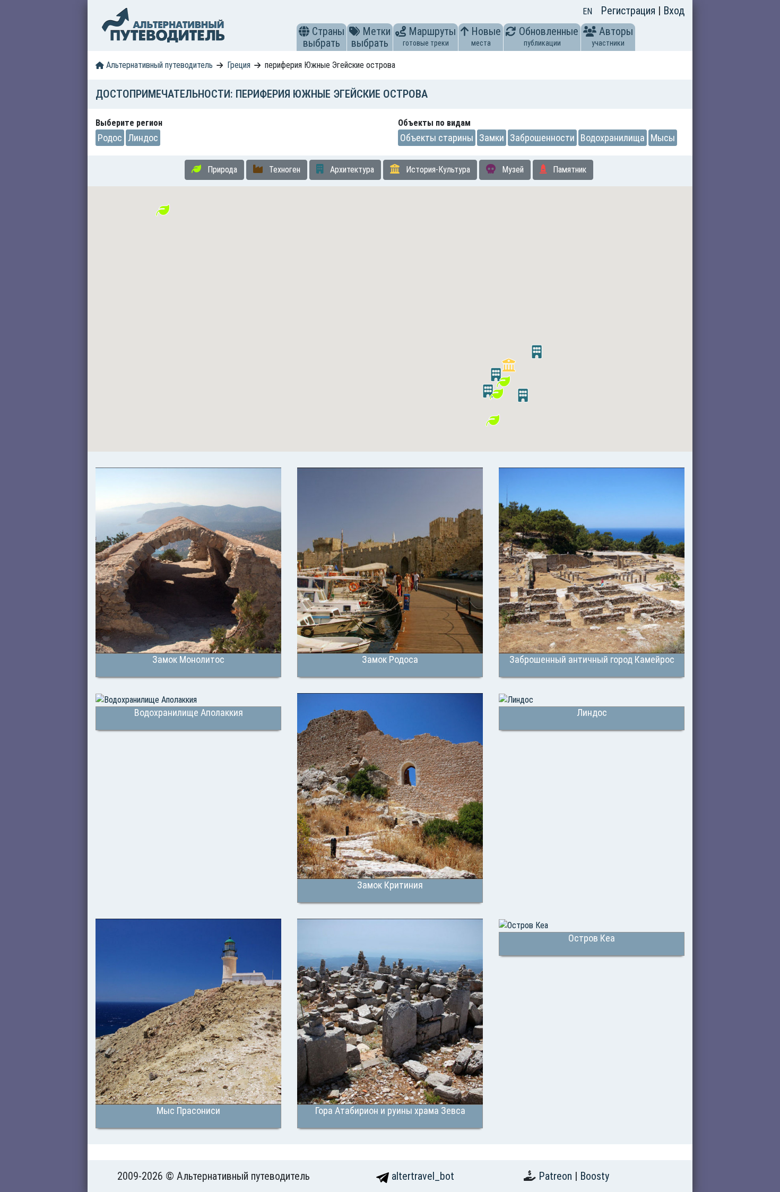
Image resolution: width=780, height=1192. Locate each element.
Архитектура (351, 170)
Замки (491, 137)
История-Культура (437, 170)
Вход (673, 10)
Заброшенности (542, 137)
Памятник (568, 170)
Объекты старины (436, 137)
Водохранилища (612, 137)
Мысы (663, 137)
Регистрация (629, 10)
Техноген (283, 170)
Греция (238, 65)
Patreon (557, 1176)
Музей (512, 170)
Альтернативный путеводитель (158, 65)
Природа (221, 170)
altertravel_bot (421, 1176)
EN (587, 11)
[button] (304, 31)
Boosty (594, 1176)
